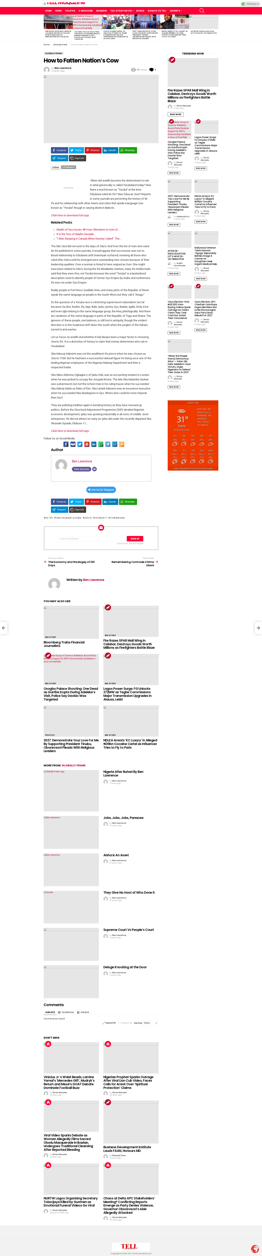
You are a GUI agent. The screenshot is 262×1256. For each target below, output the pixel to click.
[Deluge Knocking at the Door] (71, 981)
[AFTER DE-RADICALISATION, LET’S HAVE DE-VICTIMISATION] (203, 22)
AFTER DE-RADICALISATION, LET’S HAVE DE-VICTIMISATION (204, 32)
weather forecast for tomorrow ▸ (193, 468)
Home (48, 10)
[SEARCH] (202, 11)
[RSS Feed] (121, 444)
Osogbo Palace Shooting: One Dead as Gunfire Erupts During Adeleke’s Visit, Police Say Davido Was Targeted (87, 35)
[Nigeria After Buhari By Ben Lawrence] (71, 790)
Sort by (138, 1023)
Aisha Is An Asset (116, 855)
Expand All (111, 1023)
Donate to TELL (157, 10)
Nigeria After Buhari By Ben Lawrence (123, 774)
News (58, 10)
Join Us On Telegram (102, 489)
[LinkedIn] (94, 444)
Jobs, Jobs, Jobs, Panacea (123, 818)
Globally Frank (74, 765)
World (140, 10)
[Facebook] (66, 444)
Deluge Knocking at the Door (125, 967)
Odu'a (88, 517)
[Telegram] (108, 444)
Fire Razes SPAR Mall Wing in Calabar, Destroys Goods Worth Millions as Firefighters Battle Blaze (58, 34)
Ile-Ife (49, 517)
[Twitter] (80, 444)
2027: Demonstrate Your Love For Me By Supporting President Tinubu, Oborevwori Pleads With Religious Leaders (145, 35)
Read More (175, 114)
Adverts (175, 10)
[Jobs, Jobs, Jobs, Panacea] (71, 832)
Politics (70, 10)
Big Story (50, 637)
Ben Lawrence (82, 461)
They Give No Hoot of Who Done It (129, 892)
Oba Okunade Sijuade (68, 517)
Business (101, 10)
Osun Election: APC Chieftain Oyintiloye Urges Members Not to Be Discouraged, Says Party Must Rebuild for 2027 (206, 308)
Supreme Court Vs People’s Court (128, 930)
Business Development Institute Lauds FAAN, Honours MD (127, 1149)
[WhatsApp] (101, 444)
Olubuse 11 (101, 517)
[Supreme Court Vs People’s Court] (71, 944)
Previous (45, 28)
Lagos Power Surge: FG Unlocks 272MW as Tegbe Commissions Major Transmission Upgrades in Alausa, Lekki (115, 35)
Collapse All (126, 1023)
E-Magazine (86, 10)
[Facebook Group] (73, 444)
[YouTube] (87, 444)
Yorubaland (117, 517)
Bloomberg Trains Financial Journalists (64, 644)
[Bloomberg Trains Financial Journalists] (71, 622)
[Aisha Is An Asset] (71, 869)
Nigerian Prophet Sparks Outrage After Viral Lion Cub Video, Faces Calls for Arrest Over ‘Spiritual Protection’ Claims (128, 1082)
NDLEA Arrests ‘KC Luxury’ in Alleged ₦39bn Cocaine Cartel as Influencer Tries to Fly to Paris (175, 34)
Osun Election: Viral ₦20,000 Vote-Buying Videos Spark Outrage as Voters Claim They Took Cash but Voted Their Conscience (179, 310)
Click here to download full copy (70, 215)
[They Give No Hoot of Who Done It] (71, 907)
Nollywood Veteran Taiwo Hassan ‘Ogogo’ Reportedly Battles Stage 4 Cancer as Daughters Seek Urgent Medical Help (206, 256)
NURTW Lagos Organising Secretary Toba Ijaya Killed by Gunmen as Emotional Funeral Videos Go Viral (71, 1202)
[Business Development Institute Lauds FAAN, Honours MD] (131, 1122)
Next (216, 28)
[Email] (115, 444)
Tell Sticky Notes (121, 10)
